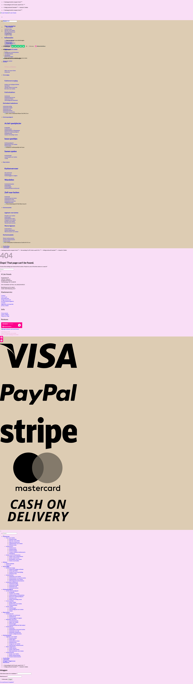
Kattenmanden (7, 207)
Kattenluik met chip (14, 631)
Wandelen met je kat (11, 619)
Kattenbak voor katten (15, 576)
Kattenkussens (13, 642)
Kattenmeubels (8, 235)
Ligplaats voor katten (11, 213)
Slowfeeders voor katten (15, 559)
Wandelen (9, 179)
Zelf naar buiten (12, 192)
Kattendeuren (9, 626)
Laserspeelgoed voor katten (16, 609)
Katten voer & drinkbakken (16, 556)
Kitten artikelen (10, 563)
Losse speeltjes (10, 601)
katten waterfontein (14, 558)
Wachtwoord (4, 676)
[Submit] (3, 23)
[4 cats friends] (8, 12)
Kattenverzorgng (10, 568)
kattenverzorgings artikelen (16, 569)
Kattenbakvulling (13, 583)
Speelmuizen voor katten (15, 603)
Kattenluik (11, 628)
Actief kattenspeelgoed (12, 590)
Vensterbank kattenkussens (16, 645)
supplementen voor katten (16, 543)
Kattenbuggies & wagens (15, 618)
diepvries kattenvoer (14, 542)
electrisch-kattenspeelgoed (16, 596)
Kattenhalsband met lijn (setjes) (17, 625)
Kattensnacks (9, 546)
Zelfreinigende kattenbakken (16, 580)
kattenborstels (13, 573)
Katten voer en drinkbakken (13, 555)
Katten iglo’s (12, 639)
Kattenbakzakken (13, 588)
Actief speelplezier (13, 123)
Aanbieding (6, 246)
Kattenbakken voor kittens (16, 579)
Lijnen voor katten (13, 622)
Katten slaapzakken (14, 649)
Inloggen (10, 679)
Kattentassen (12, 616)
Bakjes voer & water (11, 49)
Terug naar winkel (7, 61)
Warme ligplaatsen (11, 646)
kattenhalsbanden (13, 621)
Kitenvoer (8, 565)
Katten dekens (13, 648)
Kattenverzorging (11, 81)
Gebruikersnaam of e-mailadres (8, 673)
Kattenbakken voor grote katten (17, 578)
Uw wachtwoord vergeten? (7, 682)
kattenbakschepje (13, 585)
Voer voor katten (10, 26)
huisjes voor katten (14, 654)
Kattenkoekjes (13, 549)
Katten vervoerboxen (14, 615)
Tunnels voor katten (14, 593)
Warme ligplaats (10, 226)
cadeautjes (6, 247)
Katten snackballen (14, 560)
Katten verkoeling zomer (15, 599)
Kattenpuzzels (13, 598)
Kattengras (12, 553)
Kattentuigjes (12, 623)
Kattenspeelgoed (8, 117)
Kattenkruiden (13, 545)
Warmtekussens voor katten (16, 651)
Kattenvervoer (11, 168)
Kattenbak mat (13, 586)
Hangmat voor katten (14, 643)
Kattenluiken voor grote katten (17, 629)
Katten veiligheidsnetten (15, 633)
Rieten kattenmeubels (14, 655)
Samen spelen (11, 151)
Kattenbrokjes (13, 539)
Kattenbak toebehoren (10, 103)
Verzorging (6, 75)
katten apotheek (13, 570)
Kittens (5, 61)
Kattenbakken (10, 92)
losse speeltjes (11, 139)
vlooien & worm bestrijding (16, 572)
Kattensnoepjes (13, 550)
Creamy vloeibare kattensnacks (17, 552)
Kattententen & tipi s (14, 641)
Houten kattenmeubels (15, 656)
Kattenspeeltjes (13, 605)
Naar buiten (6, 162)
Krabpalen (11, 592)
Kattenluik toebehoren (15, 632)
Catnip (11, 611)
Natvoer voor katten (14, 540)
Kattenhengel (12, 608)
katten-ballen (12, 602)
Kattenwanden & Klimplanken (16, 595)
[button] (6, 662)
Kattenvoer (6, 21)
